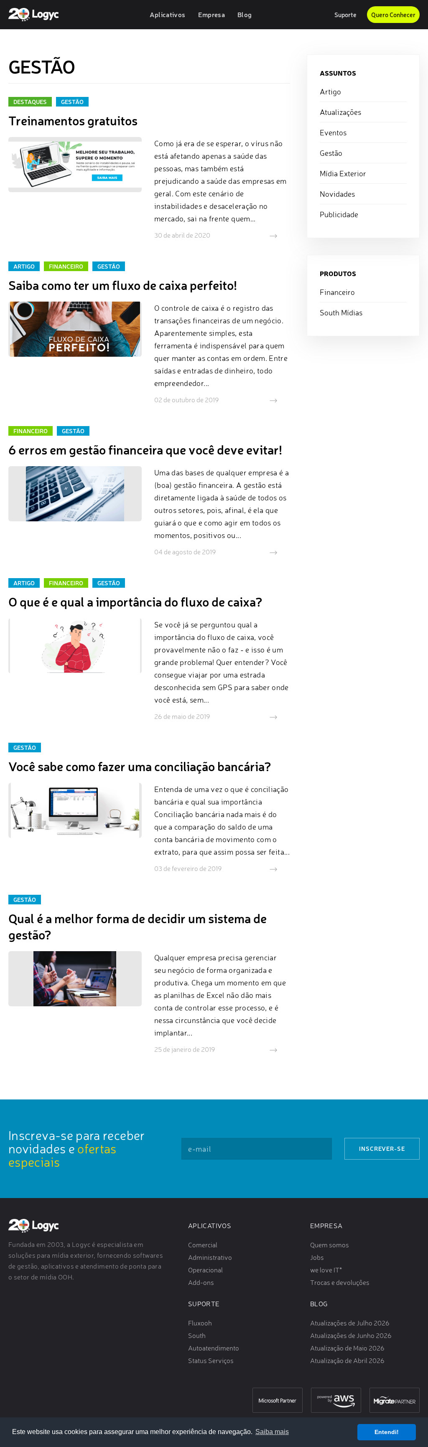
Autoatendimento (213, 1348)
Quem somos (329, 1245)
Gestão (72, 102)
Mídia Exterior (343, 173)
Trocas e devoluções (339, 1282)
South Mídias (341, 312)
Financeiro (66, 266)
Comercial (202, 1245)
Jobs (317, 1257)
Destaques (30, 102)
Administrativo (210, 1257)
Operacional (205, 1270)
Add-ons (201, 1282)
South (197, 1335)
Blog (318, 1304)
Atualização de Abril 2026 (347, 1360)
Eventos (333, 132)
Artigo (24, 266)
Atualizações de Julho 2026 (350, 1323)
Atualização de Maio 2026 (347, 1348)
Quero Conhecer (393, 14)
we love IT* (326, 1270)
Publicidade (339, 214)
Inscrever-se (382, 1149)
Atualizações (340, 112)
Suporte (345, 14)
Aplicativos (209, 1225)
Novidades (337, 193)
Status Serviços (211, 1360)
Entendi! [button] (386, 1432)
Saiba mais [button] (272, 1431)
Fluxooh (200, 1323)
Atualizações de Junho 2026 (351, 1335)
